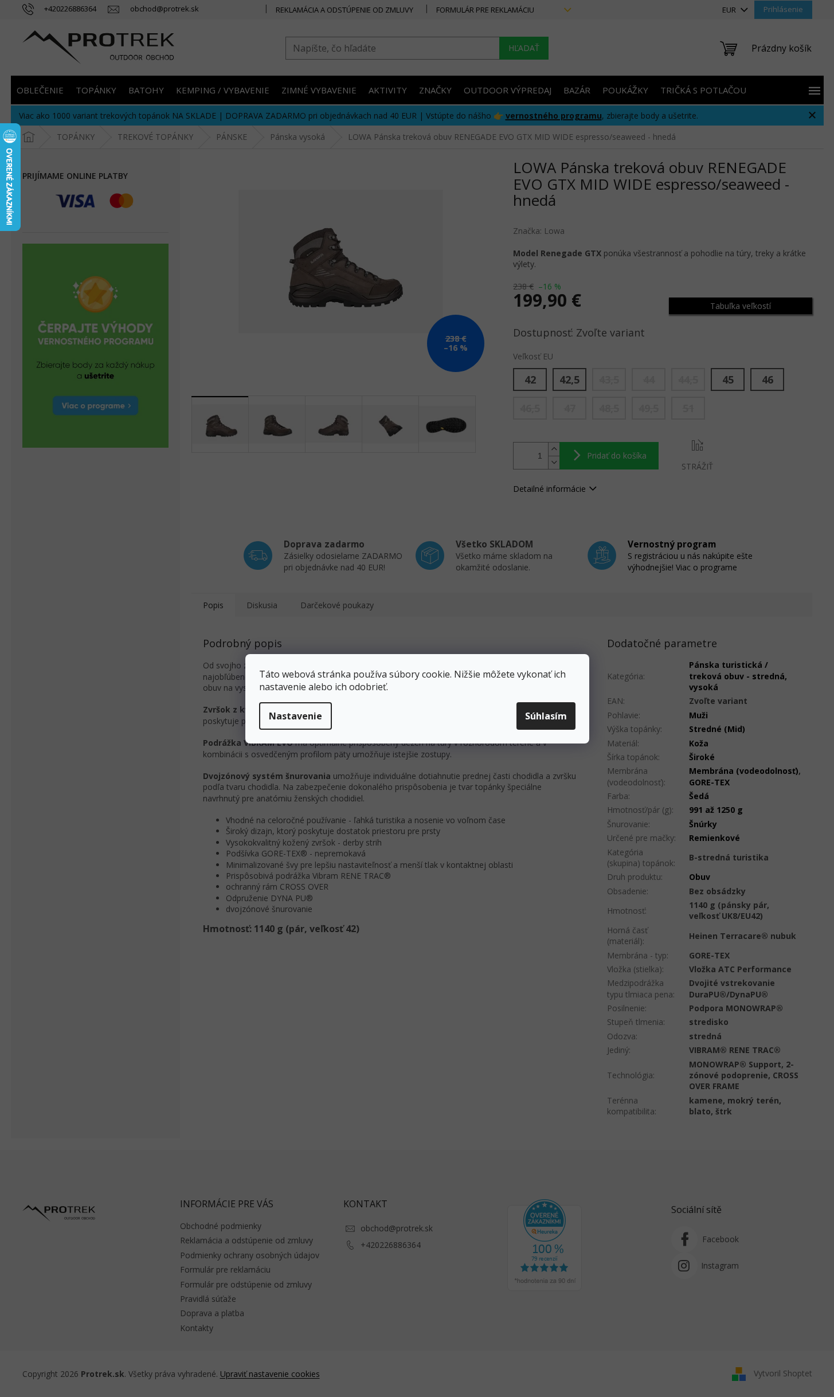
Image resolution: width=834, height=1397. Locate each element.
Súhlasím (546, 716)
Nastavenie (295, 716)
